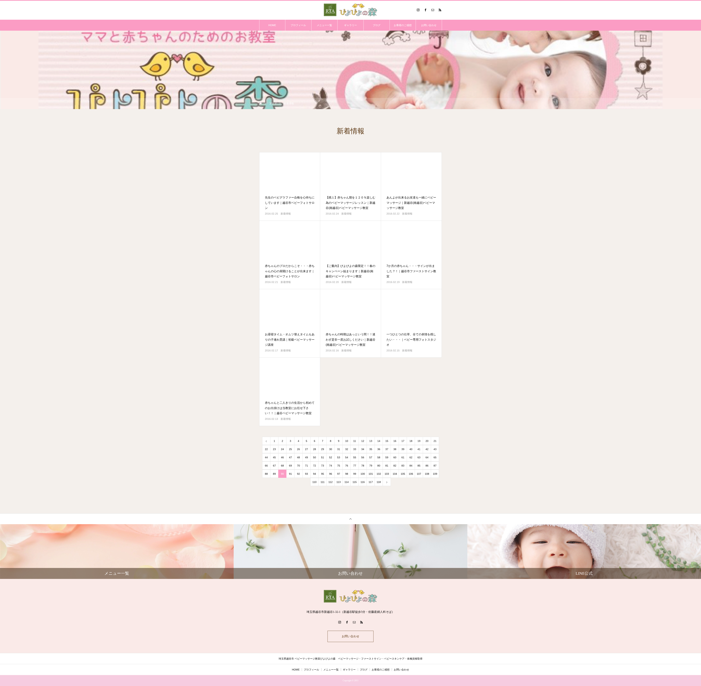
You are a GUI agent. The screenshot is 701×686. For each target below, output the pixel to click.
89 (274, 473)
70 (298, 465)
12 (362, 441)
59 (386, 457)
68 (282, 465)
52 (330, 457)
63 (418, 457)
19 (418, 441)
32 (346, 449)
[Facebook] (425, 10)
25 (290, 449)
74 (330, 465)
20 (427, 441)
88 (266, 473)
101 (371, 473)
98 (346, 473)
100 (363, 473)
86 (427, 465)
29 (322, 449)
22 (266, 449)
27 (306, 449)
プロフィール (298, 25)
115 (355, 482)
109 (435, 473)
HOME (272, 25)
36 (378, 449)
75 (338, 465)
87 (435, 465)
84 (410, 465)
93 (306, 473)
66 (266, 465)
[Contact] (432, 10)
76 (346, 465)
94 (314, 473)
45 (274, 457)
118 (379, 482)
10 (346, 441)
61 (402, 457)
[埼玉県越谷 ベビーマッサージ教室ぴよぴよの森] (350, 9)
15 (386, 441)
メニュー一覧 (324, 25)
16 (394, 441)
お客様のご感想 (403, 25)
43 (435, 449)
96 (330, 473)
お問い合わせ (428, 25)
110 (314, 482)
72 (314, 465)
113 (338, 482)
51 (322, 457)
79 (370, 465)
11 (354, 441)
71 (306, 465)
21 (435, 441)
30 (330, 449)
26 (298, 449)
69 (290, 465)
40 (410, 449)
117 (371, 482)
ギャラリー (350, 25)
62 (410, 457)
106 (411, 473)
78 (362, 465)
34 (362, 449)
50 (314, 457)
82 (394, 465)
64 (427, 457)
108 (427, 473)
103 (387, 473)
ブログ (376, 25)
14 (378, 441)
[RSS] (440, 10)
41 (418, 449)
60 (394, 457)
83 (402, 465)
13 (370, 441)
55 (354, 457)
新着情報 (286, 213)
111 (323, 482)
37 (386, 449)
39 (402, 449)
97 (338, 473)
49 (306, 457)
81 (386, 465)
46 (282, 457)
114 (346, 482)
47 (290, 457)
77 (354, 465)
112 (330, 482)
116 (363, 482)
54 (346, 457)
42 (427, 449)
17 (402, 441)
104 (395, 473)
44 (266, 457)
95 (322, 473)
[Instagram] (418, 10)
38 (394, 449)
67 (274, 465)
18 (410, 441)
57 (370, 457)
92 (298, 473)
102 (379, 473)
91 (290, 473)
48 (298, 457)
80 (378, 465)
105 (403, 473)
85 (418, 465)
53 (338, 457)
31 (338, 449)
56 (362, 457)
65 (435, 457)
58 (378, 457)
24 (282, 449)
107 (419, 473)
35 (370, 449)
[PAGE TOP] (350, 518)
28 (314, 449)
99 (354, 473)
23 (274, 449)
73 (322, 465)
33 (354, 449)
